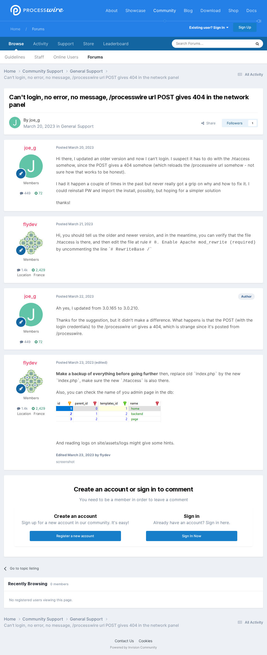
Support (66, 43)
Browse (16, 43)
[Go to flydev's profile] (31, 242)
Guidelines (15, 57)
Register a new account (75, 536)
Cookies (145, 641)
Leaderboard (116, 43)
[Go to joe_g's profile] (15, 122)
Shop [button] (233, 10)
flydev (30, 224)
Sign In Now (191, 536)
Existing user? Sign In (207, 27)
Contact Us (124, 641)
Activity (40, 43)
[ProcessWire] (36, 10)
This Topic (237, 43)
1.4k (24, 270)
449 (27, 193)
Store (88, 43)
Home (15, 29)
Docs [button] (251, 10)
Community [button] (164, 10)
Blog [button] (188, 10)
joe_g (34, 120)
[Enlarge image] (108, 411)
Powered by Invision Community (133, 647)
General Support (77, 126)
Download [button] (211, 10)
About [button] (112, 10)
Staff (39, 57)
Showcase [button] (135, 10)
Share (210, 123)
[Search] (257, 43)
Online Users (65, 57)
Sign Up (245, 27)
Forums (38, 29)
